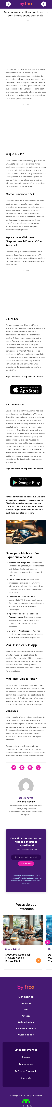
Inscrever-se (26, 863)
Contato (26, 1057)
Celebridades (26, 1022)
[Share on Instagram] (30, 767)
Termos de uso (26, 1064)
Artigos (26, 1015)
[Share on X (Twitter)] (38, 767)
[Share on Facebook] (13, 767)
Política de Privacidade (24, 878)
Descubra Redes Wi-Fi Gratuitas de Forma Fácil (18, 958)
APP (26, 1009)
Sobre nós (26, 1078)
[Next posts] (47, 942)
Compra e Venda (26, 1028)
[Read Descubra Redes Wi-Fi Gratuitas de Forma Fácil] (38, 960)
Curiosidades (26, 1034)
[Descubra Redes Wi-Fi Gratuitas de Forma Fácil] (23, 930)
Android (26, 1003)
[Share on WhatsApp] (21, 767)
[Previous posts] (3, 942)
